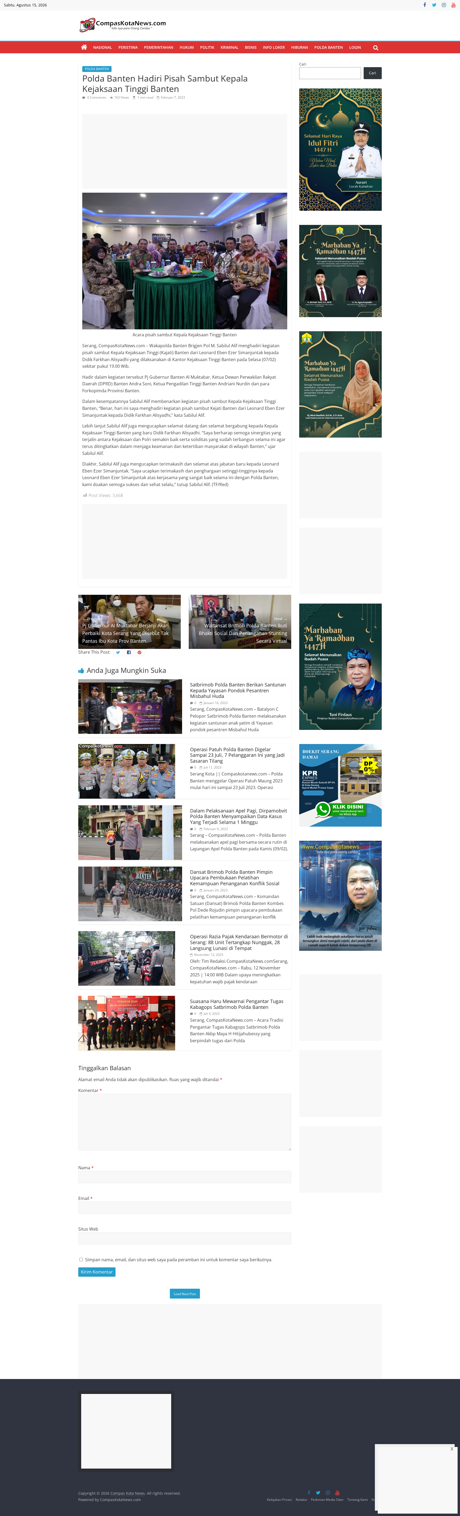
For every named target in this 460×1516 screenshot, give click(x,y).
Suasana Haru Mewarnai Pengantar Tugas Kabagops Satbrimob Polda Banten (237, 1004)
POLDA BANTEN (328, 47)
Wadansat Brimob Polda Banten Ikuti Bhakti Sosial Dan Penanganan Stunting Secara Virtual (243, 630)
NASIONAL (102, 47)
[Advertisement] (184, 151)
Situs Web (88, 1229)
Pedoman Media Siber (327, 1499)
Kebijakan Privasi (279, 1499)
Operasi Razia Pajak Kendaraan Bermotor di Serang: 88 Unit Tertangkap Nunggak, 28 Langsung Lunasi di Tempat (239, 942)
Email (85, 1198)
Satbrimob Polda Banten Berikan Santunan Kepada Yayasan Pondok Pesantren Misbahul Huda (238, 690)
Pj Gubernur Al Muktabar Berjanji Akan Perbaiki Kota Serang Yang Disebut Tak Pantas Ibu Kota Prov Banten (125, 630)
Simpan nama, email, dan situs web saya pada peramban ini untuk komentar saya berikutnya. (178, 1260)
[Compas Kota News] (84, 47)
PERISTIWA (128, 47)
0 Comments (96, 97)
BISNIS (251, 47)
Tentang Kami (357, 1499)
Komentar (90, 1090)
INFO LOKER (274, 47)
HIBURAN (299, 47)
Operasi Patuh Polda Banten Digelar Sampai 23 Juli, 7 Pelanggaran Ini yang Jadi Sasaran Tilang (237, 755)
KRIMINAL (230, 47)
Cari (302, 64)
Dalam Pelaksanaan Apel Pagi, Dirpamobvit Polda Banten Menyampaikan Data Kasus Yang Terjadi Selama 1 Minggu (238, 816)
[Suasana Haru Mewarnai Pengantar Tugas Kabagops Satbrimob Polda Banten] (126, 999)
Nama (86, 1168)
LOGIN (355, 47)
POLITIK (207, 47)
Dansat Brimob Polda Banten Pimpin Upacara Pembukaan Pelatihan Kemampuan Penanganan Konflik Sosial (235, 878)
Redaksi (301, 1499)
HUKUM (187, 47)
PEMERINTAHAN (158, 47)
